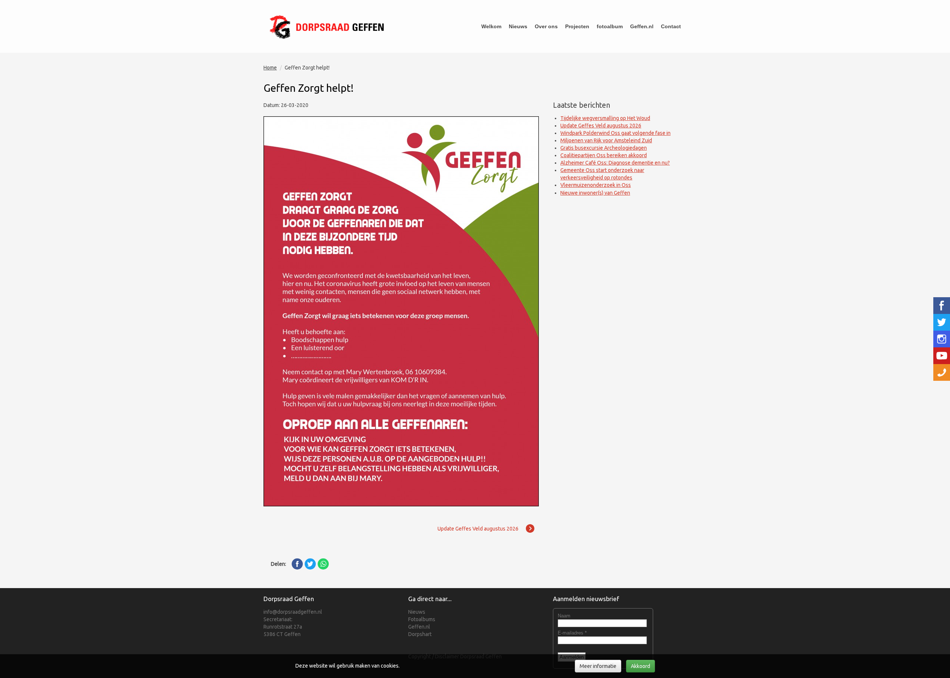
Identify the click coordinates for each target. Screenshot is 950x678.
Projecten (577, 26)
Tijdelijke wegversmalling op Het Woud (605, 118)
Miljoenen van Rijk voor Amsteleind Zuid (606, 140)
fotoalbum (610, 26)
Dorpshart (420, 634)
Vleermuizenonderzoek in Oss (595, 185)
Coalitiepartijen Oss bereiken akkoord (603, 155)
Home (270, 68)
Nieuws (518, 26)
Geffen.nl (641, 26)
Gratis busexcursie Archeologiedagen (603, 148)
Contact (671, 26)
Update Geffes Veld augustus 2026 (600, 126)
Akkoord (640, 666)
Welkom (491, 26)
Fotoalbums (421, 619)
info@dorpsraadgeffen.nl (292, 612)
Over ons (546, 26)
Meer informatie (598, 666)
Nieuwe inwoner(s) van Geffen (595, 193)
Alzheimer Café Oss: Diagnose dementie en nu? (615, 163)
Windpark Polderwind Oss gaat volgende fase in (615, 133)
